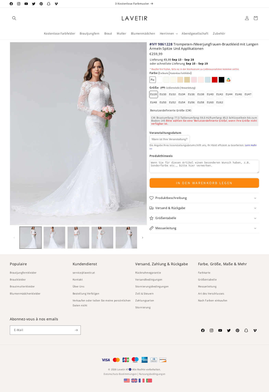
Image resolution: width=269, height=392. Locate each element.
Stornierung (143, 307)
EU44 (229, 94)
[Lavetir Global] (127, 380)
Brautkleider (18, 279)
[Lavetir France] (142, 380)
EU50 (163, 102)
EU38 (201, 94)
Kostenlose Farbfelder (180, 73)
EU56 (191, 102)
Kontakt (78, 279)
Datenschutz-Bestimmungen (120, 374)
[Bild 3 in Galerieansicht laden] (78, 238)
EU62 (219, 102)
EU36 (191, 94)
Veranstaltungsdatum (165, 133)
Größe (154, 87)
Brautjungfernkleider (23, 272)
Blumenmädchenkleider (25, 293)
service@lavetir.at (84, 272)
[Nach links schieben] (14, 237)
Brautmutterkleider (22, 286)
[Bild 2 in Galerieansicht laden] (55, 238)
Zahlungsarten (144, 300)
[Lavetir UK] (134, 380)
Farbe (170, 73)
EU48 (153, 102)
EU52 (172, 102)
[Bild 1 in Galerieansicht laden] (30, 238)
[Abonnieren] (76, 330)
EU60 (210, 102)
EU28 (153, 94)
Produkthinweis (161, 156)
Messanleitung (188, 87)
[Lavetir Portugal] (149, 380)
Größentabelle (173, 87)
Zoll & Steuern (144, 293)
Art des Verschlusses (211, 293)
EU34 (182, 94)
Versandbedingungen (148, 279)
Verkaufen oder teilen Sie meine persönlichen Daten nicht (102, 303)
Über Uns (78, 286)
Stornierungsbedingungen (152, 286)
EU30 (163, 94)
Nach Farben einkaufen (213, 300)
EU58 (201, 102)
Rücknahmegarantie (148, 272)
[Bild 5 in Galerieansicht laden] (126, 238)
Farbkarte (163, 73)
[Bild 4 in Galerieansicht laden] (102, 238)
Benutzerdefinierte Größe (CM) (170, 110)
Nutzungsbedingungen (152, 374)
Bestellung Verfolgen (86, 293)
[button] (14, 18)
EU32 (172, 94)
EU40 (210, 94)
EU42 (219, 94)
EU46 (238, 94)
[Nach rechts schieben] (142, 237)
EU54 (182, 102)
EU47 (248, 94)
